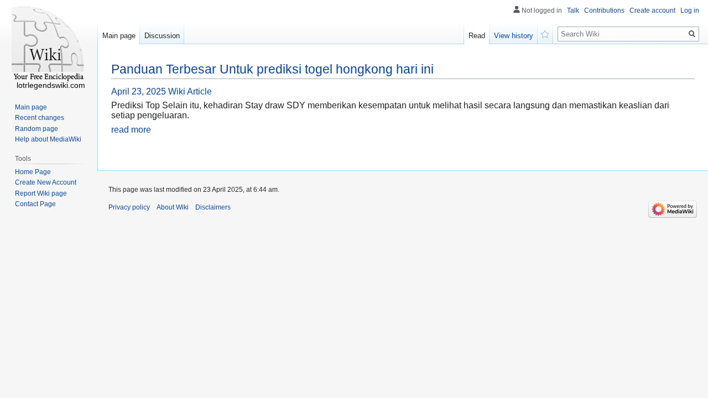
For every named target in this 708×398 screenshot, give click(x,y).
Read (476, 36)
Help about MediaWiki (48, 139)
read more (131, 129)
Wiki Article (190, 91)
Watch (545, 33)
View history (513, 36)
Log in (689, 10)
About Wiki (173, 207)
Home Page (33, 172)
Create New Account (45, 182)
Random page (36, 129)
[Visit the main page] (48, 44)
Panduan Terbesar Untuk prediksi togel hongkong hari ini (272, 69)
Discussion (162, 36)
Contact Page (35, 204)
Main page (119, 36)
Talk (573, 10)
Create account (652, 10)
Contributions (604, 10)
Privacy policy (129, 207)
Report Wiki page (41, 193)
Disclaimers (213, 207)
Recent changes (39, 118)
